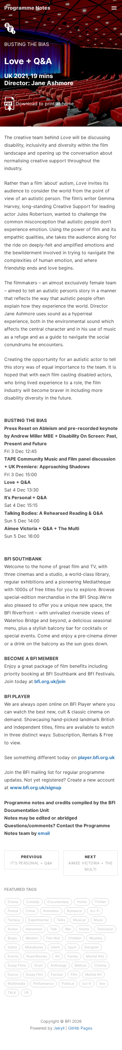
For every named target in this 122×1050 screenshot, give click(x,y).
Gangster (91, 947)
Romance (74, 911)
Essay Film (34, 974)
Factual (57, 974)
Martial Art (93, 974)
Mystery (95, 938)
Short (38, 965)
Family (73, 956)
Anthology (59, 965)
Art (57, 956)
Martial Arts (95, 956)
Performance (43, 983)
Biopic (13, 938)
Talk (53, 929)
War (68, 929)
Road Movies (36, 956)
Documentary (58, 902)
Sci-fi (86, 983)
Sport (72, 947)
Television (105, 929)
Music (98, 920)
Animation (51, 911)
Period (13, 911)
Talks (61, 920)
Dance (13, 974)
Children (74, 938)
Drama (13, 902)
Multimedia (16, 983)
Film (74, 974)
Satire (12, 947)
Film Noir (53, 938)
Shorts (84, 929)
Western (32, 938)
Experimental (38, 920)
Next (90, 863)
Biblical (80, 965)
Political (68, 983)
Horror (82, 902)
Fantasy (14, 920)
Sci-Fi (95, 911)
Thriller (100, 902)
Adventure (34, 929)
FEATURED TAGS (20, 889)
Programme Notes (27, 8)
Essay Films (17, 965)
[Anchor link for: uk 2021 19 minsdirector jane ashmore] (76, 82)
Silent (55, 947)
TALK (12, 992)
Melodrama (34, 947)
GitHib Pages (80, 1028)
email (44, 833)
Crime (30, 911)
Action (13, 929)
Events (13, 956)
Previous (31, 859)
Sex (102, 983)
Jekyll (59, 1028)
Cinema (100, 965)
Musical (79, 920)
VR (26, 992)
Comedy (32, 902)
